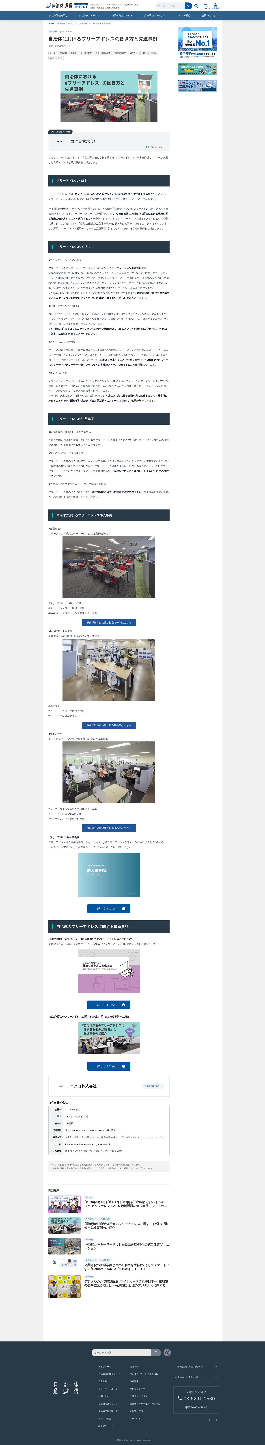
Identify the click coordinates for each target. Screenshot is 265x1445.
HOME (51, 23)
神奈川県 (63, 53)
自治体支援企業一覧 (108, 1411)
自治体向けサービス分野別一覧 (145, 1403)
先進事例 (61, 23)
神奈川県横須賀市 (103, 53)
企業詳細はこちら (154, 147)
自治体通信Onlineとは (109, 1374)
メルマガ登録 (183, 15)
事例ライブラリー (138, 1389)
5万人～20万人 (56, 58)
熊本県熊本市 (120, 53)
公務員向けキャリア (154, 15)
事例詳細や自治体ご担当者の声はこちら (109, 622)
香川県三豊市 (86, 53)
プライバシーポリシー (109, 1389)
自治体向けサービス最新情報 (144, 1374)
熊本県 (73, 53)
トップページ (104, 1366)
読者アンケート (106, 1426)
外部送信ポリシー (107, 1396)
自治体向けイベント (89, 15)
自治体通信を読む (58, 15)
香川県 (52, 53)
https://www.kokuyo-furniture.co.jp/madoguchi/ (87, 1144)
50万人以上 (134, 53)
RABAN (133, 1418)
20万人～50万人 (150, 53)
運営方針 (102, 1381)
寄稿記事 (134, 1381)
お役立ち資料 (136, 1411)
